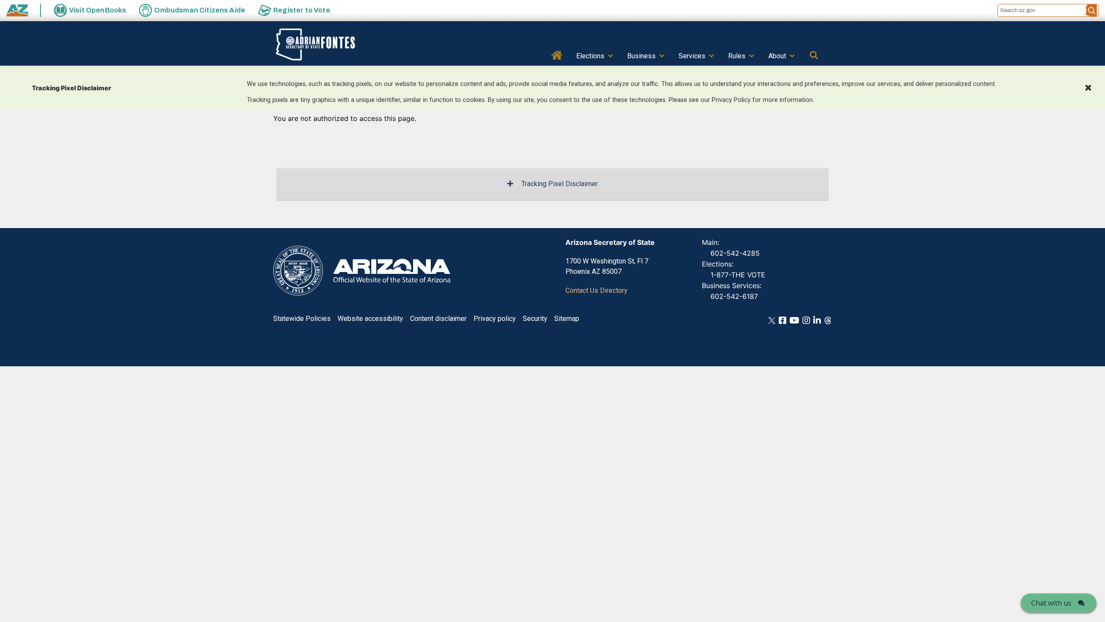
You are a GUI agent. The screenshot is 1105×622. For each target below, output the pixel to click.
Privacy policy (495, 318)
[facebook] (782, 320)
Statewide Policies (302, 318)
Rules (736, 56)
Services (692, 56)
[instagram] (806, 320)
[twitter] (772, 320)
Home (557, 54)
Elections (590, 56)
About (777, 56)
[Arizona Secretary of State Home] (328, 44)
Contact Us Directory (596, 290)
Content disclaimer (438, 318)
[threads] (828, 320)
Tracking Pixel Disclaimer (559, 184)
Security (535, 318)
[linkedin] (817, 320)
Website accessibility (370, 318)
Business (641, 56)
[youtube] (794, 320)
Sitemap (566, 318)
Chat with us (1051, 603)
